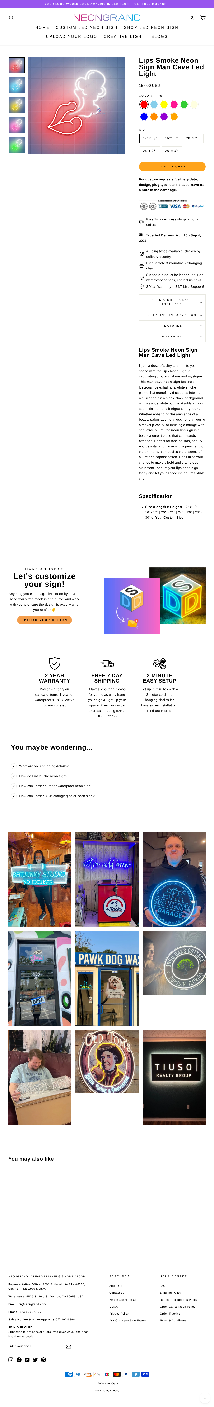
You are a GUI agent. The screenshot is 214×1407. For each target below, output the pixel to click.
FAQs (163, 1285)
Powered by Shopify (107, 1390)
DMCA (113, 1306)
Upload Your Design (44, 620)
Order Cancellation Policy (177, 1306)
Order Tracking (170, 1313)
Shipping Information (172, 314)
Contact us (116, 1292)
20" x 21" (193, 138)
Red (144, 104)
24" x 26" (150, 151)
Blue (144, 117)
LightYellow (194, 104)
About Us (115, 1285)
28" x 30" (172, 151)
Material (172, 336)
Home (42, 27)
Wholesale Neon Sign (124, 1299)
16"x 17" (171, 138)
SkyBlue (154, 104)
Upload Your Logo (71, 36)
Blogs (159, 36)
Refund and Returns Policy (178, 1299)
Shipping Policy (170, 1292)
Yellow (164, 104)
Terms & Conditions (173, 1320)
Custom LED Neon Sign (87, 27)
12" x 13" (150, 138)
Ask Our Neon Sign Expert (127, 1320)
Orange (174, 117)
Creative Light (124, 36)
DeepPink (174, 104)
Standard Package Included (172, 302)
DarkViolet (164, 117)
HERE (166, 711)
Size (143, 129)
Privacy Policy (119, 1313)
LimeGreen (184, 104)
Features (172, 325)
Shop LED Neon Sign (151, 27)
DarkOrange (154, 117)
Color (150, 95)
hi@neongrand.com (32, 1304)
